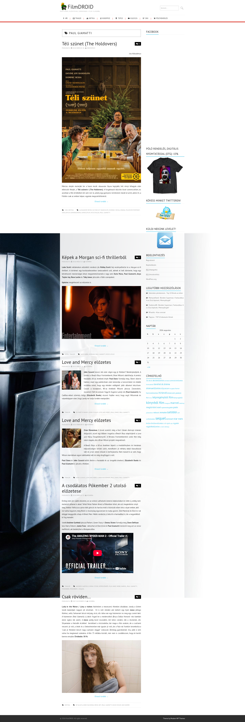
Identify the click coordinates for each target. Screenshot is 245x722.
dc (162, 384)
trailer (78, 18)
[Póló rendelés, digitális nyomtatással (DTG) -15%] (165, 175)
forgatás (172, 388)
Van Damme (125, 705)
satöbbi (172, 412)
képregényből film (162, 397)
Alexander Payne (85, 210)
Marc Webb (116, 586)
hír (66, 18)
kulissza (133, 18)
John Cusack (93, 412)
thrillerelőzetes (157, 423)
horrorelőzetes (152, 393)
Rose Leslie (110, 354)
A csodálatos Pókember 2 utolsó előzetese (94, 488)
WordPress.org (151, 279)
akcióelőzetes (158, 380)
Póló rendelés (162, 18)
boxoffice (106, 18)
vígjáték (176, 423)
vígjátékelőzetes (153, 426)
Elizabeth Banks (82, 412)
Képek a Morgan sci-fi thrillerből (94, 257)
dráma (122, 210)
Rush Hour (117, 705)
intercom (171, 393)
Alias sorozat (160, 312)
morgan (92, 354)
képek (67, 354)
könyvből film (155, 403)
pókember (65, 589)
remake (163, 412)
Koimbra (88, 262)
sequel (81, 589)
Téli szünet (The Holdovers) (89, 44)
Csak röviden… (76, 597)
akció (150, 381)
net (100, 705)
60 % (80, 705)
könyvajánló (178, 397)
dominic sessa (114, 210)
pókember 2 (74, 589)
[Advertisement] (101, 235)
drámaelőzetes (153, 388)
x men (162, 427)
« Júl (148, 367)
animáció (167, 381)
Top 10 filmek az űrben (174, 293)
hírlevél (163, 392)
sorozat (169, 418)
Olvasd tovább (101, 201)
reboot (156, 412)
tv (164, 423)
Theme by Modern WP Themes (174, 718)
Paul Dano (115, 412)
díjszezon (165, 388)
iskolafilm (66, 213)
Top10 (120, 18)
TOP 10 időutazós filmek (164, 317)
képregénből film (105, 586)
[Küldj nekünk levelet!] (165, 240)
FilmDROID (80, 6)
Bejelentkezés (151, 265)
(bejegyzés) (151, 270)
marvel (123, 586)
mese (96, 705)
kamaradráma (75, 213)
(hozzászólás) (152, 274)
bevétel (157, 384)
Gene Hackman (88, 705)
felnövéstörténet (133, 210)
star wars (178, 418)
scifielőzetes (150, 419)
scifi (178, 413)
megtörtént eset (153, 407)
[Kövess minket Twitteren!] (165, 213)
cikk (146, 18)
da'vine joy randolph (100, 210)
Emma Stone (93, 586)
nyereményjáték (167, 407)
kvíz (150, 398)
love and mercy (104, 412)
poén (175, 407)
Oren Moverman (104, 477)
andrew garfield (82, 586)
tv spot (167, 423)
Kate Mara (84, 354)
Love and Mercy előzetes (86, 362)
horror (177, 388)
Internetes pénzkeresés (157, 293)
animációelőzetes (176, 381)
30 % (77, 705)
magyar (167, 403)
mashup (181, 403)
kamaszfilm (86, 213)
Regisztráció (150, 260)
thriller (148, 423)
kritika (91, 18)
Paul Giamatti (105, 213)
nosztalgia (95, 213)
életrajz (167, 427)
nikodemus (91, 48)
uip (171, 423)
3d (147, 380)
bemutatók (149, 384)
